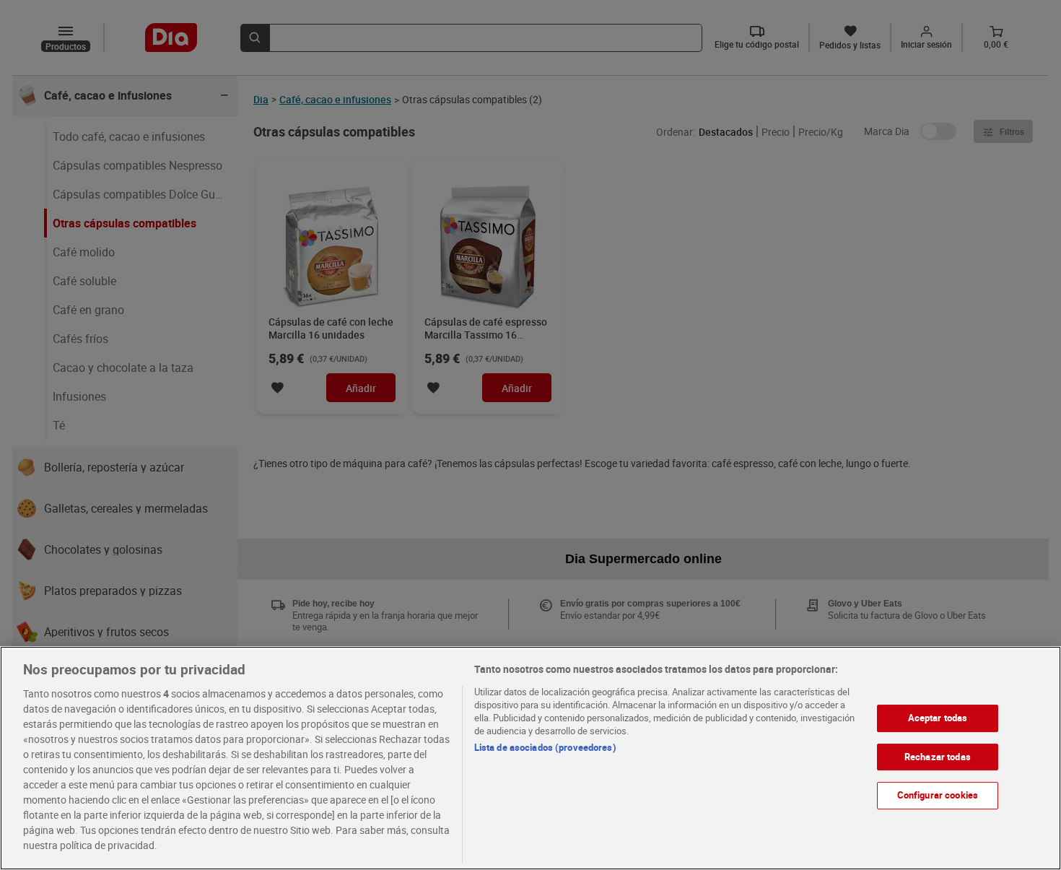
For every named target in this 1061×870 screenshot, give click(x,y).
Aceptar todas (938, 717)
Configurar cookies (937, 794)
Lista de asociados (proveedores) (545, 747)
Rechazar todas (937, 756)
